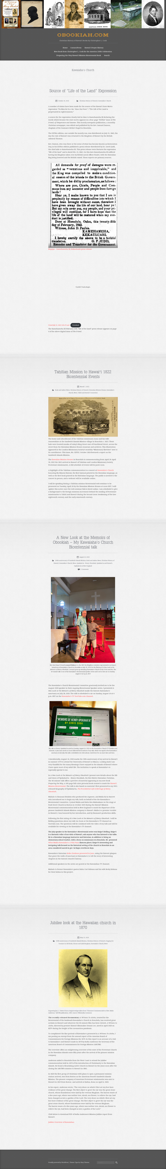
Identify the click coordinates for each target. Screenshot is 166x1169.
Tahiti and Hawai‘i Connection (88, 393)
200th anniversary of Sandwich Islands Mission (70, 560)
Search (107, 55)
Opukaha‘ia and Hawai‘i (104, 563)
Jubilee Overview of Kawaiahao (61, 1122)
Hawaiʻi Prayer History (94, 48)
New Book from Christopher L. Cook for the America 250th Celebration (83, 52)
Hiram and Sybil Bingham (81, 943)
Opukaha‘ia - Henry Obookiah (86, 563)
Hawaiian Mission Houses (97, 390)
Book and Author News (62, 390)
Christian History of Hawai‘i (88, 101)
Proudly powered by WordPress (58, 1162)
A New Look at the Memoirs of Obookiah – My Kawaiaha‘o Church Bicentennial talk (83, 542)
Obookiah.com (83, 35)
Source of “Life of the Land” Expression (83, 90)
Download (75, 325)
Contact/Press (75, 48)
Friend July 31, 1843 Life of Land (58, 325)
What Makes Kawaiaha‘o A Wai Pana (63, 843)
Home (65, 48)
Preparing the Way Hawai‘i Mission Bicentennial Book (78, 55)
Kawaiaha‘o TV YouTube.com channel (77, 696)
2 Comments (85, 569)
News (75, 393)
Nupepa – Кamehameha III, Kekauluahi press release (70, 249)
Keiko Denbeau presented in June (80, 853)
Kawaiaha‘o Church (104, 101)
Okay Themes (84, 1162)
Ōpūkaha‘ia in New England (83, 566)
